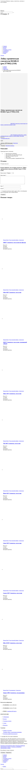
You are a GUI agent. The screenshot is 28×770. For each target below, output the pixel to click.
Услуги (4, 48)
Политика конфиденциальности (10, 733)
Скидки (2, 55)
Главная (5, 46)
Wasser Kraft (5, 240)
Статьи (4, 723)
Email (2, 188)
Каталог (5, 47)
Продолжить (8, 752)
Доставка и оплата (7, 49)
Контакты (5, 52)
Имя (2, 186)
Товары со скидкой (7, 730)
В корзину (3, 145)
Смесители (15, 143)
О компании (6, 50)
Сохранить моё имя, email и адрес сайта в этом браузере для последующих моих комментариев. (14, 191)
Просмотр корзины (10, 145)
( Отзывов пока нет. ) (5, 138)
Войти (4, 766)
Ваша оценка (4, 173)
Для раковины (12, 690)
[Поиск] (13, 12)
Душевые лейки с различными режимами (12, 732)
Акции (4, 53)
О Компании (6, 716)
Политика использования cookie (8, 745)
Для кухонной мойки (13, 240)
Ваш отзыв (3, 175)
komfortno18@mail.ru (11, 711)
